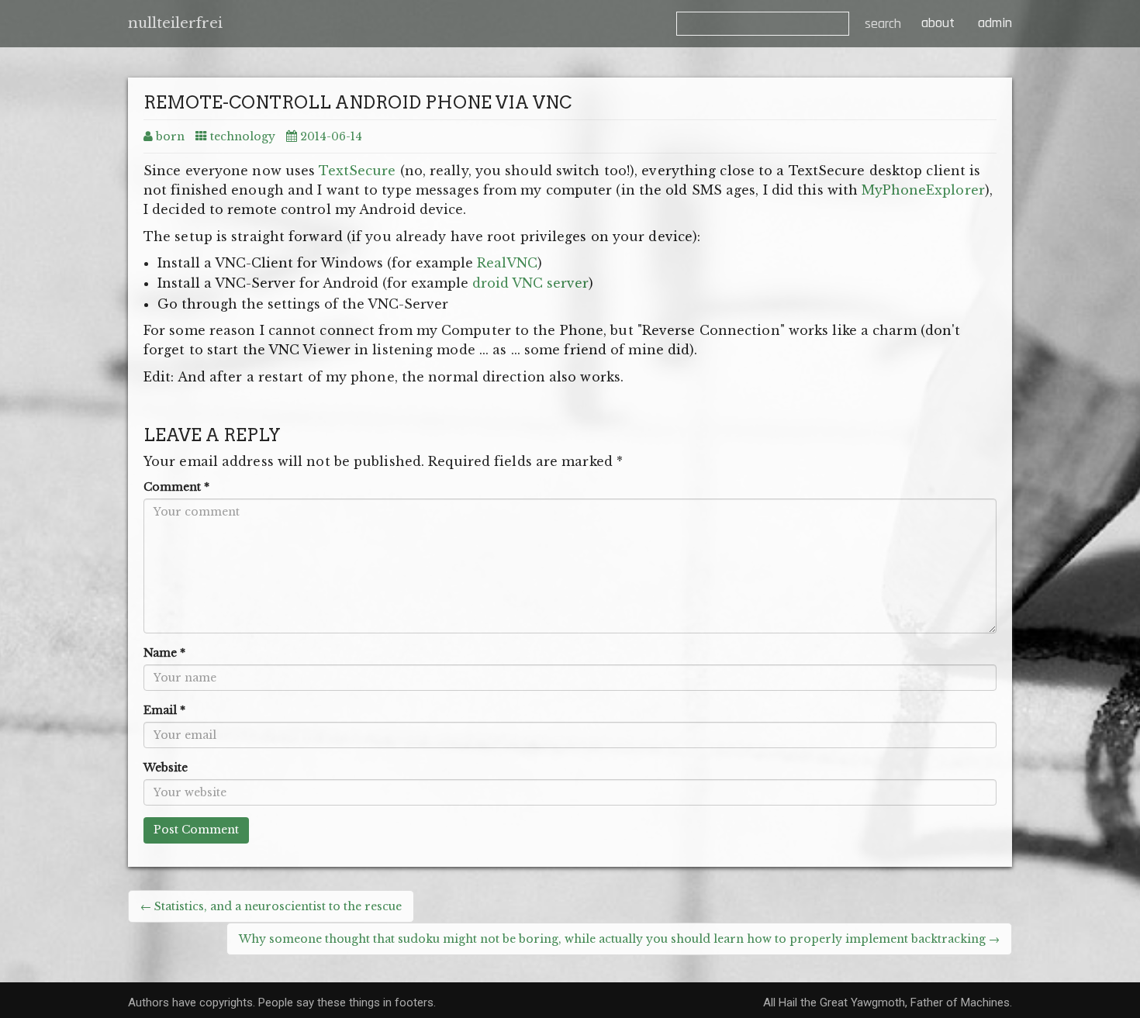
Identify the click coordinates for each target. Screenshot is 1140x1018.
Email (164, 710)
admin (995, 23)
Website (165, 768)
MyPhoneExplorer (923, 190)
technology (242, 136)
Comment (176, 487)
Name (164, 653)
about (936, 23)
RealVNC (507, 263)
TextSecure (357, 170)
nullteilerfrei (175, 23)
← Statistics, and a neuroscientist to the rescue (271, 906)
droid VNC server (530, 283)
